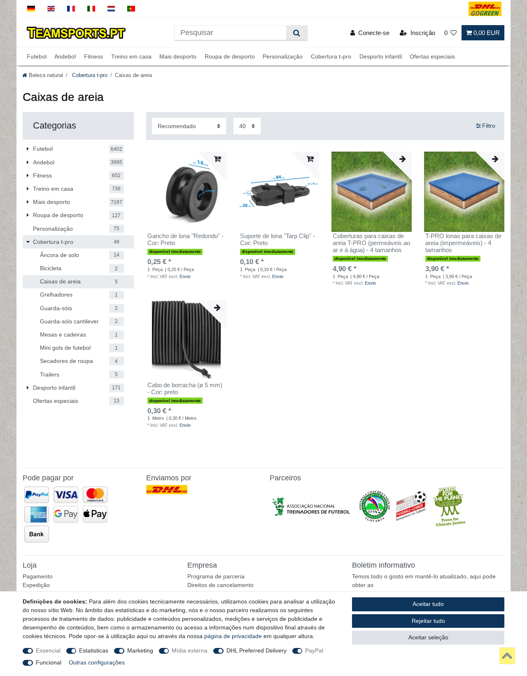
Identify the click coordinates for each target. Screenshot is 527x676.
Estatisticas (93, 650)
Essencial (48, 650)
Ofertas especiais (432, 56)
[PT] (131, 9)
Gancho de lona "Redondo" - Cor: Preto (185, 239)
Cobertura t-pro (331, 56)
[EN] (51, 9)
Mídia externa (190, 650)
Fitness (93, 56)
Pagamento (38, 576)
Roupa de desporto (230, 56)
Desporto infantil (380, 56)
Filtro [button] (488, 125)
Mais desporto (177, 56)
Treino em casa (131, 56)
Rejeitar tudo (428, 621)
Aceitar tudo (428, 604)
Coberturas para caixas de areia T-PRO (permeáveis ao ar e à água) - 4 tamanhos (371, 243)
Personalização (283, 56)
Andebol (65, 56)
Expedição (36, 585)
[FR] (71, 9)
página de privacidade (233, 636)
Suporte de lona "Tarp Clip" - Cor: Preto (277, 239)
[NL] (111, 9)
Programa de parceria (216, 576)
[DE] (31, 9)
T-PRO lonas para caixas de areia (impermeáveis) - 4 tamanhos (463, 243)
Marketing (140, 650)
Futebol (37, 56)
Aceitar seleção (428, 637)
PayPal (314, 650)
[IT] (91, 9)
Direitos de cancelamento (220, 585)
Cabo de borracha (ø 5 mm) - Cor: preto (184, 388)
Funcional (48, 662)
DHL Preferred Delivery (256, 650)
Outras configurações (97, 662)
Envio (185, 276)
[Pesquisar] (296, 33)
